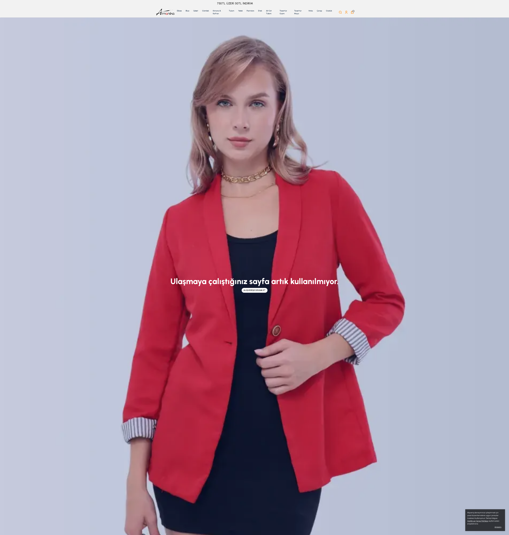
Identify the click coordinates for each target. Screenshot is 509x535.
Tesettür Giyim (283, 12)
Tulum (231, 11)
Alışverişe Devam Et (254, 290)
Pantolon (250, 11)
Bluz (187, 11)
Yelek (240, 11)
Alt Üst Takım (269, 12)
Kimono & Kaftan (217, 12)
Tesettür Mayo (298, 12)
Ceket (195, 11)
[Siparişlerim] (346, 12)
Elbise (179, 11)
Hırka (311, 11)
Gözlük (329, 11)
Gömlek (205, 11)
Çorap (319, 11)
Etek (260, 11)
